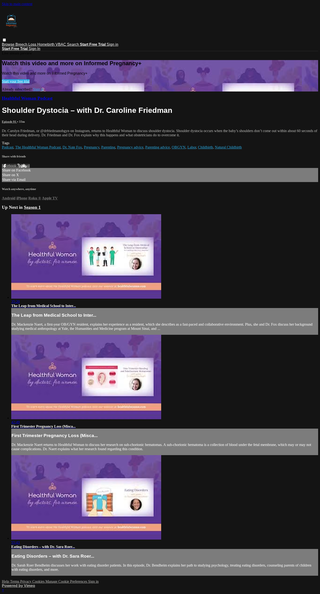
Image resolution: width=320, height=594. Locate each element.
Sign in (112, 44)
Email (25, 166)
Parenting (108, 147)
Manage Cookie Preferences (66, 581)
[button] (4, 40)
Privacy (26, 581)
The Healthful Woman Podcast (38, 147)
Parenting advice (157, 147)
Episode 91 (9, 121)
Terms (15, 581)
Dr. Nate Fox (72, 147)
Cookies (38, 581)
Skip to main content (17, 4)
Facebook (9, 166)
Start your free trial (16, 81)
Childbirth (205, 147)
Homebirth (46, 44)
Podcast (7, 147)
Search (73, 44)
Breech (21, 44)
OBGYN (179, 147)
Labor (191, 147)
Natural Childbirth (228, 147)
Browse (8, 44)
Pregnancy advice (130, 147)
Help (6, 581)
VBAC (61, 44)
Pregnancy (91, 147)
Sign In (34, 49)
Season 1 (32, 207)
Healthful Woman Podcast (27, 98)
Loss (32, 44)
